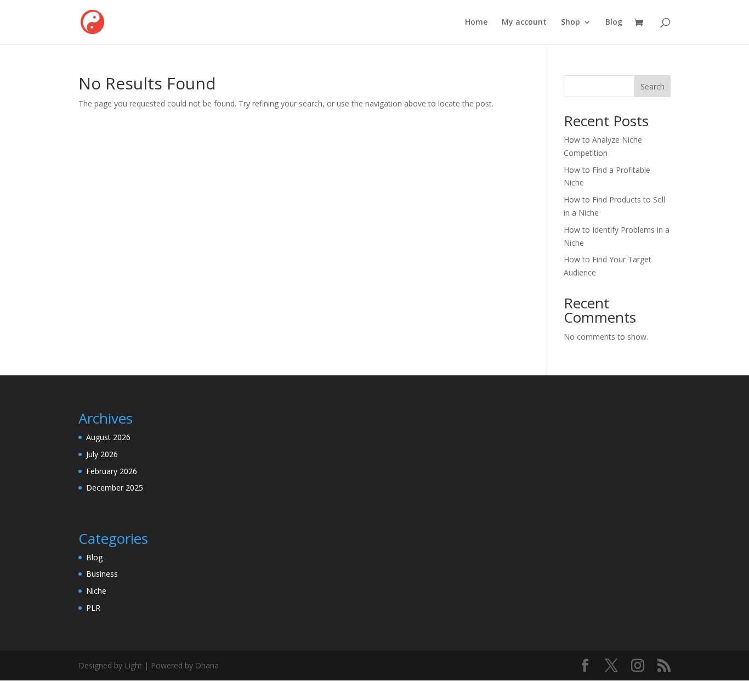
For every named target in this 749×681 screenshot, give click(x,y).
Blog (613, 22)
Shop (570, 22)
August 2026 (108, 437)
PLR (93, 608)
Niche (96, 591)
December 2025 (114, 487)
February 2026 (111, 471)
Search (652, 86)
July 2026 (102, 454)
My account (524, 22)
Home (476, 22)
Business (102, 574)
